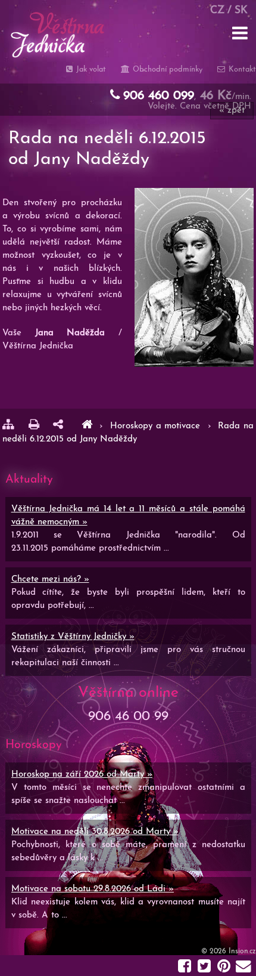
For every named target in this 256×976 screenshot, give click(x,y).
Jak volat (90, 69)
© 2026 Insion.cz (228, 951)
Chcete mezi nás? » (50, 579)
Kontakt (241, 69)
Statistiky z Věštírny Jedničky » (73, 636)
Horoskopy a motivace (157, 426)
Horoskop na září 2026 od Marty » (81, 774)
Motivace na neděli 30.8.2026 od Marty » (95, 831)
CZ (217, 10)
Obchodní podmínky (166, 69)
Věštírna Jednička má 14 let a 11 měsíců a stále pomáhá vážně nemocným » (128, 516)
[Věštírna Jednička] (87, 426)
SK (241, 10)
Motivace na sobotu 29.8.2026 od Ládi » (92, 889)
